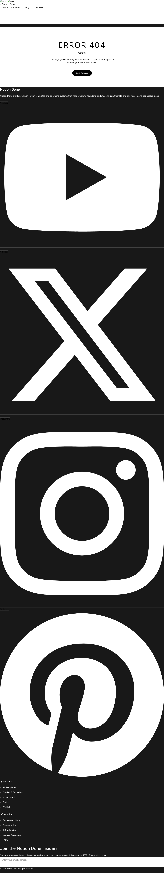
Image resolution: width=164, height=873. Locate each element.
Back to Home (82, 73)
